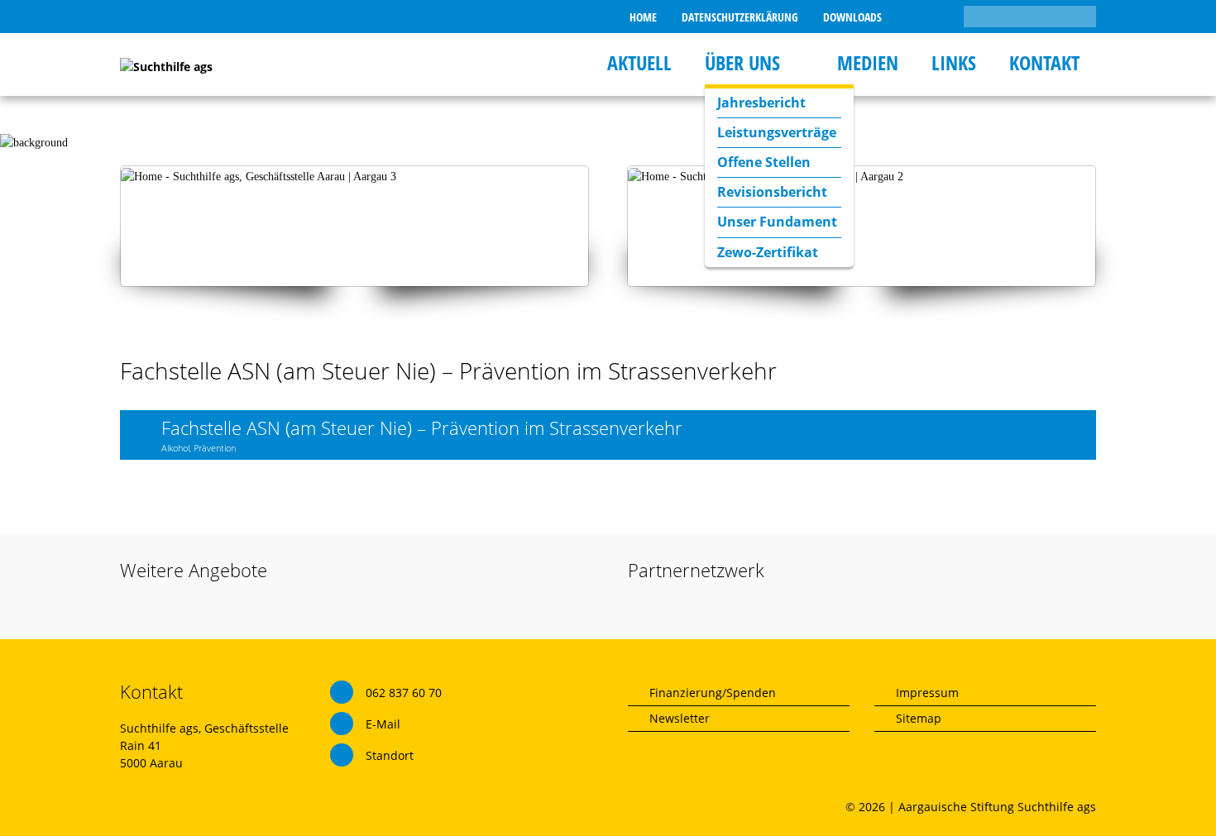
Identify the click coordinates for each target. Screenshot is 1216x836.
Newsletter (679, 718)
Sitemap (918, 718)
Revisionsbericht (772, 192)
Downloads (852, 17)
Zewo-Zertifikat (767, 252)
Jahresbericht (761, 102)
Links (953, 62)
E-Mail (383, 724)
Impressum (927, 692)
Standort (390, 755)
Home (643, 17)
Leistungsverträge (776, 132)
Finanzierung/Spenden (712, 692)
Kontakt (1044, 62)
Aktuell (639, 62)
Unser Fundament (777, 222)
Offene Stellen (764, 162)
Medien (867, 62)
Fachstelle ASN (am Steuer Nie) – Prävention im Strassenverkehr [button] (421, 434)
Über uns (742, 62)
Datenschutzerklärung (740, 17)
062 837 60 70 (404, 692)
